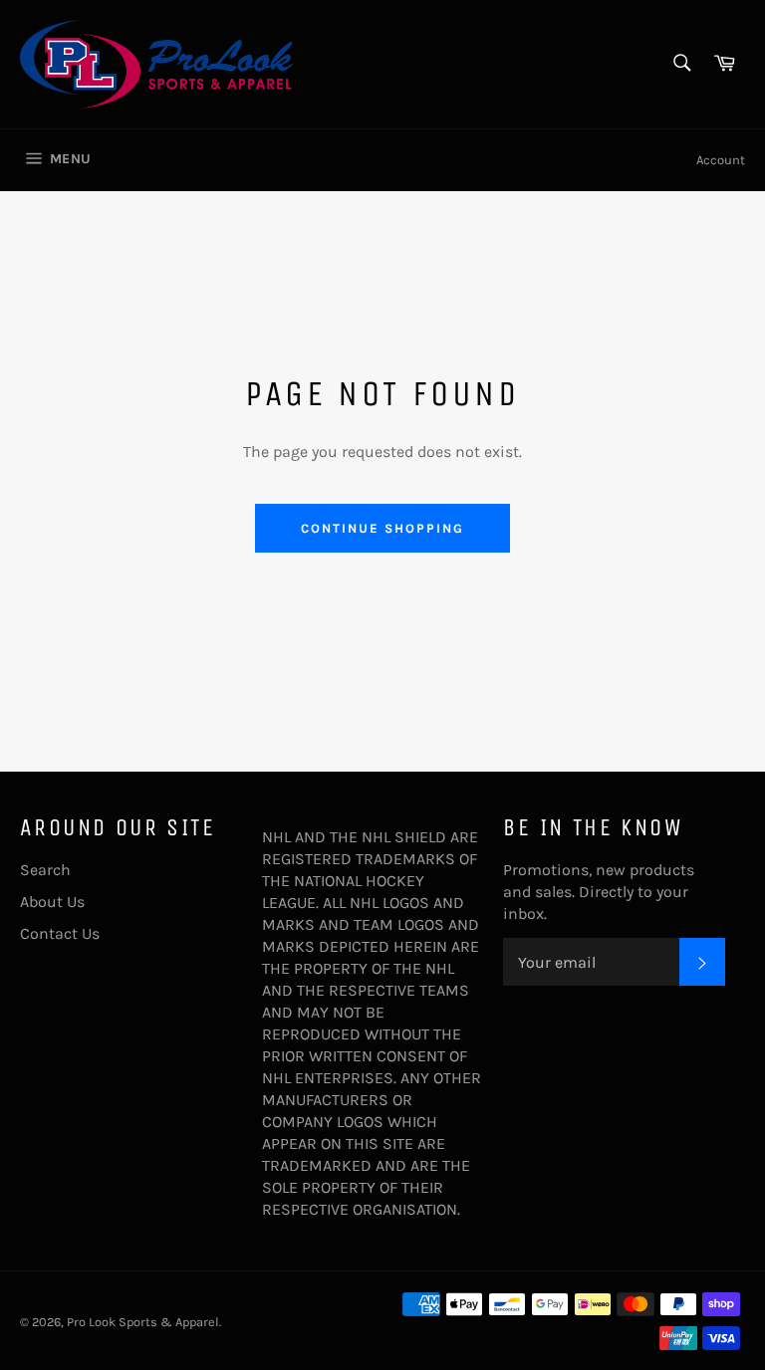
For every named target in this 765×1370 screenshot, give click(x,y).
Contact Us (60, 933)
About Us (52, 901)
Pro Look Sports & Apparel (143, 1321)
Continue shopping (382, 528)
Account (720, 159)
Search (45, 869)
